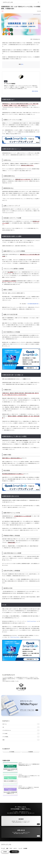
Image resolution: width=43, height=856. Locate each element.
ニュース (20, 848)
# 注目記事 (30, 751)
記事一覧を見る (35, 91)
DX (2, 11)
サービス (3, 848)
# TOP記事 (11, 751)
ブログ (10, 848)
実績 (7, 848)
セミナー (15, 848)
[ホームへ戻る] (7, 2)
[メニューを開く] (38, 2)
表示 (22, 64)
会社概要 (25, 848)
